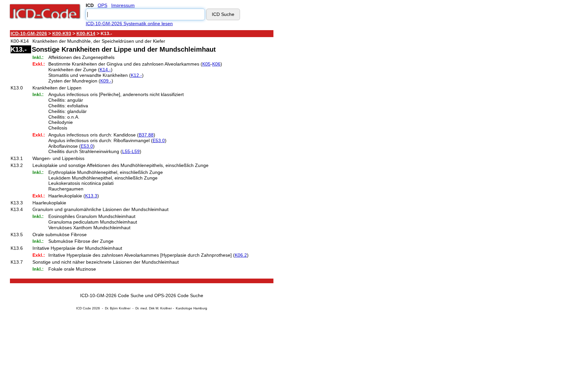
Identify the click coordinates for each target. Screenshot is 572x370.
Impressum (123, 5)
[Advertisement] (332, 128)
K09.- (106, 80)
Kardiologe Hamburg (191, 308)
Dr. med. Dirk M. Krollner (153, 308)
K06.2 (241, 255)
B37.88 (146, 134)
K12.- (136, 75)
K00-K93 (61, 33)
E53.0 (159, 140)
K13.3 (91, 195)
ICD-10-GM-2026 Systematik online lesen (129, 23)
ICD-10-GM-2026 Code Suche (112, 295)
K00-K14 (85, 33)
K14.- (105, 69)
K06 (216, 64)
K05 (206, 64)
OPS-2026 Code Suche (178, 295)
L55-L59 (131, 151)
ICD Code (83, 308)
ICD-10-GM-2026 (29, 33)
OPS (102, 5)
